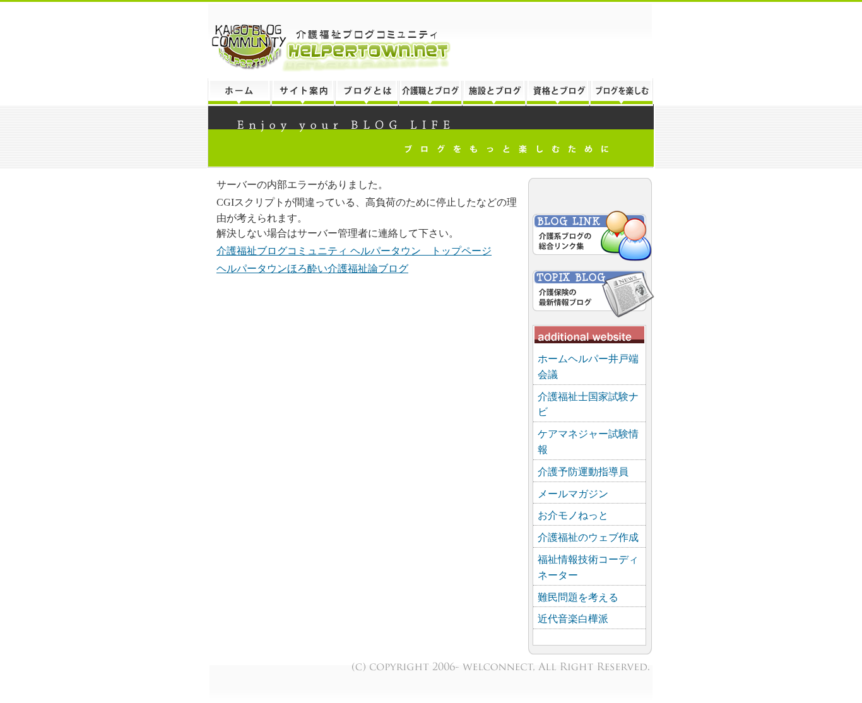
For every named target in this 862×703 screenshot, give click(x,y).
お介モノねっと (573, 515)
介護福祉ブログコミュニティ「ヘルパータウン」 (431, 40)
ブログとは (366, 92)
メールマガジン (573, 493)
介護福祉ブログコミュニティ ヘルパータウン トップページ (354, 250)
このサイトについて (302, 92)
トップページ (239, 92)
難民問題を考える (578, 597)
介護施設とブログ (494, 92)
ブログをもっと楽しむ (622, 92)
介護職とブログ (430, 92)
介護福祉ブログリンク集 (591, 237)
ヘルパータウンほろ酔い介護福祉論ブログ (312, 268)
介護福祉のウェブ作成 (588, 537)
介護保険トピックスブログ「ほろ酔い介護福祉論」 (591, 291)
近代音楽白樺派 (573, 618)
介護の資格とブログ (557, 92)
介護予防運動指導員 (583, 471)
